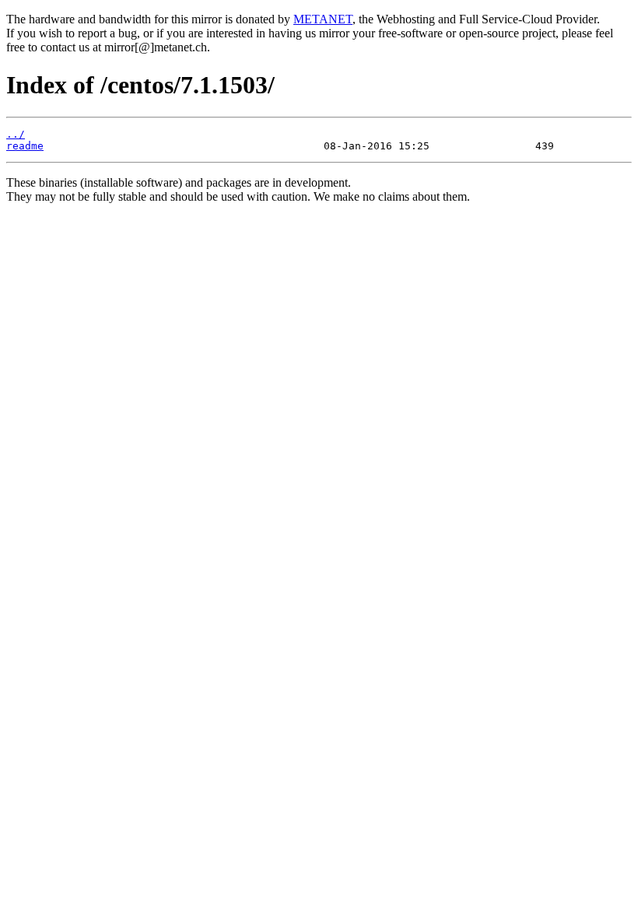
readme (25, 146)
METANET (322, 19)
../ (15, 134)
